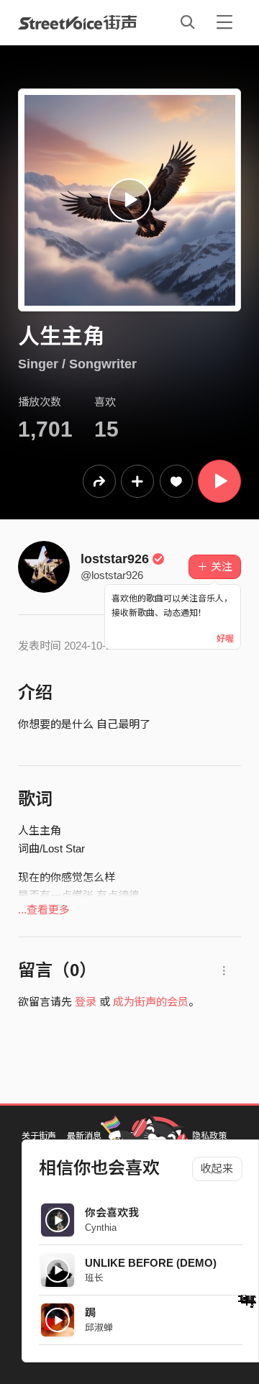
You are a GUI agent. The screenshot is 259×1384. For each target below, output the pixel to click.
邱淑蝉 (99, 1327)
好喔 (225, 639)
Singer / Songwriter (77, 364)
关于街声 (39, 1136)
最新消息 (84, 1136)
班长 (94, 1278)
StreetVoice (77, 22)
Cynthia (101, 1227)
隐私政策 (209, 1136)
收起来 (217, 1168)
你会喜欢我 (112, 1212)
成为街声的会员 (150, 1002)
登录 (85, 1002)
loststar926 (115, 559)
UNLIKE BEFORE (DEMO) (151, 1263)
